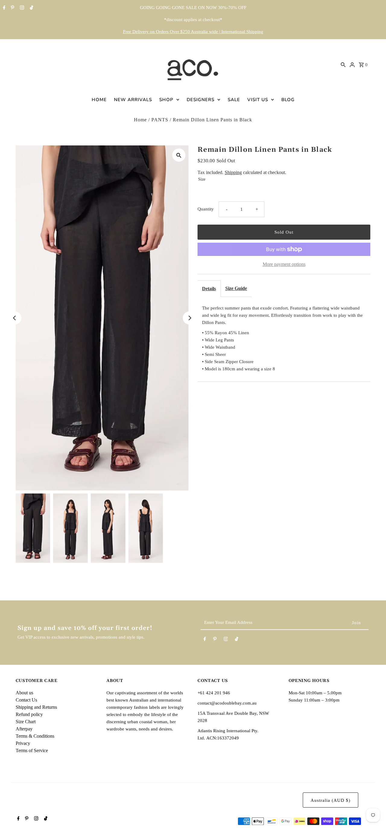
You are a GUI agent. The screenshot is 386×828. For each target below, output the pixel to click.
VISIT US (257, 100)
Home (140, 119)
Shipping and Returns (36, 707)
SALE (234, 100)
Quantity (206, 209)
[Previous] (14, 318)
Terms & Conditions (35, 736)
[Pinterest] (11, 8)
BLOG (288, 100)
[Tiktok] (30, 8)
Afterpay (24, 728)
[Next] (189, 318)
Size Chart (26, 721)
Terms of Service (32, 750)
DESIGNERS (200, 100)
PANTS (159, 119)
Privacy (23, 743)
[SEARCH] (343, 64)
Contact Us (26, 699)
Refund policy (29, 714)
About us (24, 692)
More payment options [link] (284, 264)
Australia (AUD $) (330, 800)
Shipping (233, 172)
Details (209, 288)
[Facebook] (3, 8)
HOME (99, 100)
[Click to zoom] (178, 155)
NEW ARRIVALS (133, 100)
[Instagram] (21, 8)
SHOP (166, 100)
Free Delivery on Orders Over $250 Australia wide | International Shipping (193, 31)
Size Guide (236, 288)
